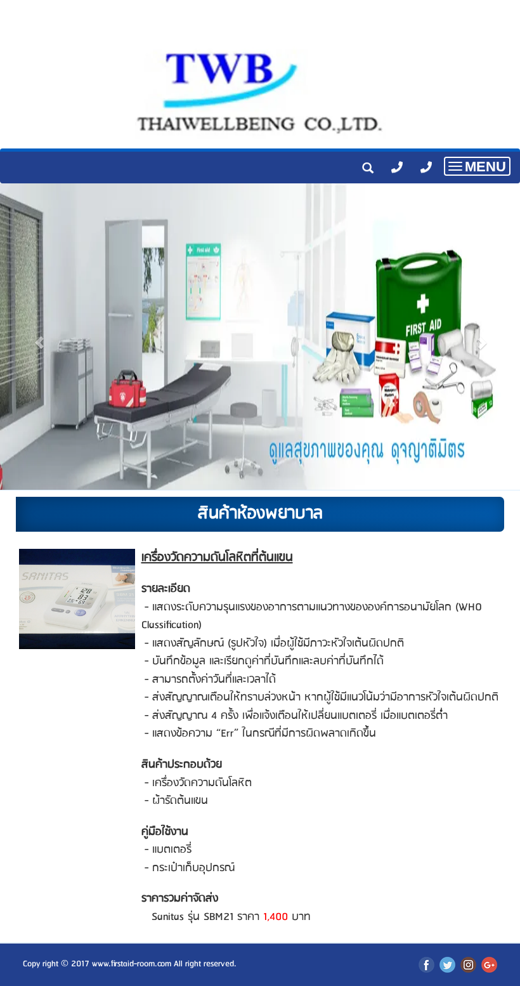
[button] (39, 336)
